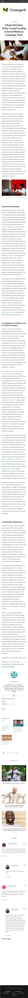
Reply (24, 843)
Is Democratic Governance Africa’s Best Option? (6, 743)
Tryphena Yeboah (12, 843)
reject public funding (18, 545)
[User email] (14, 695)
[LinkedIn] (17, 753)
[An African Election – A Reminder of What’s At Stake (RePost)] (7, 723)
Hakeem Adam (12, 662)
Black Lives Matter (9, 469)
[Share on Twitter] (10, 753)
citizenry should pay (9, 255)
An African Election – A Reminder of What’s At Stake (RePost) (6, 728)
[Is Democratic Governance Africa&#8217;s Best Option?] (7, 738)
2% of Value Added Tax (8, 312)
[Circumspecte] (14, 10)
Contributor (22, 37)
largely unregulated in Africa (10, 227)
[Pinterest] (12, 753)
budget (11, 119)
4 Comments (14, 37)
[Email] (15, 753)
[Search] (20, 1)
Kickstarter (13, 471)
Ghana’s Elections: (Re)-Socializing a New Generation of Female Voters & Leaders (17, 730)
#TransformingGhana (8, 362)
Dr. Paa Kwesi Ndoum (16, 343)
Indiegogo (22, 471)
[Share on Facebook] (7, 753)
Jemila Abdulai (14, 865)
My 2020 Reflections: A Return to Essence (14, 783)
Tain (10, 601)
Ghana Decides (10, 667)
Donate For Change (14, 400)
